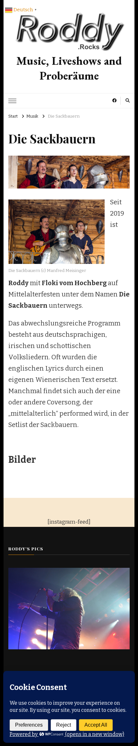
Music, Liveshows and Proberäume (69, 68)
